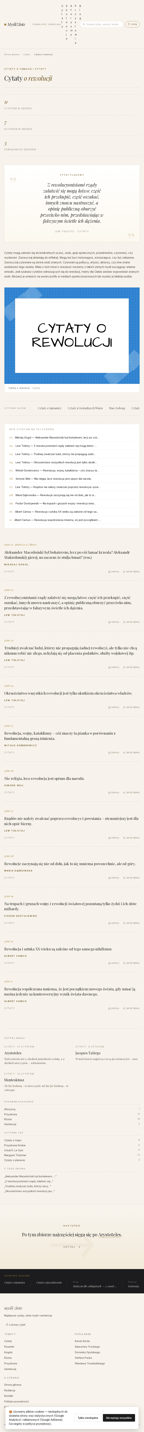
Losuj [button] (132, 24)
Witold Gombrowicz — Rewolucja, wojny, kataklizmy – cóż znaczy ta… (57, 470)
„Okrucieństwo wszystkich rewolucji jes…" (29, 1191)
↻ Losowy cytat (15, 1324)
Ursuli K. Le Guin (72, 1150)
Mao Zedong (117, 408)
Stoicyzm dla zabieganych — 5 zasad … (95, 1284)
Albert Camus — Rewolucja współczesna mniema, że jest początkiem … (57, 519)
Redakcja (9, 1390)
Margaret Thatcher (72, 1155)
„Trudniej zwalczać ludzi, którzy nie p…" (27, 1186)
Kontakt (8, 1395)
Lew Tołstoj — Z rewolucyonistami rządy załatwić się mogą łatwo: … (56, 445)
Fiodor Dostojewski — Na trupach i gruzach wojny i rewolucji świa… (56, 503)
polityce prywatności (38, 1423)
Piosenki (9, 1346)
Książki (8, 1352)
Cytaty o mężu (72, 1140)
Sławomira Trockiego (87, 1346)
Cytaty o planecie (72, 1160)
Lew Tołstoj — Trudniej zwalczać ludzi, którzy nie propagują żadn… (55, 454)
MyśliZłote (16, 24)
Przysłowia (72, 1114)
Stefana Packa (83, 1357)
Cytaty (26, 54)
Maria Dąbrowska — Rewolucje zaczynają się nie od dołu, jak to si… (56, 495)
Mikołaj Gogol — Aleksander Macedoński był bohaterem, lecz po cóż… (57, 437)
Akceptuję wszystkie (119, 1417)
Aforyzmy (72, 1109)
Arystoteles (109, 1234)
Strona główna (11, 54)
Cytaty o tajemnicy (49, 408)
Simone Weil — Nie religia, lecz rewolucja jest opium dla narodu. (53, 478)
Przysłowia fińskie (72, 1145)
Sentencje (72, 1124)
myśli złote (13, 1308)
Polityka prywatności (16, 1401)
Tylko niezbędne (88, 1417)
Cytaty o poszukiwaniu (49, 1282)
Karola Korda (82, 1341)
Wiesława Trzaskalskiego (90, 1363)
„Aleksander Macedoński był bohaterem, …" (30, 1176)
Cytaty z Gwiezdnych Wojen (85, 408)
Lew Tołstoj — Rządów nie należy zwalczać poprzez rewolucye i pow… (57, 486)
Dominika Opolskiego (87, 1352)
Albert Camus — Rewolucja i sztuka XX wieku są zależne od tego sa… (57, 511)
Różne (72, 1119)
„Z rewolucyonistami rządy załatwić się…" (28, 1181)
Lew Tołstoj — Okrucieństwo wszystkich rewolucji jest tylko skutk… (56, 462)
